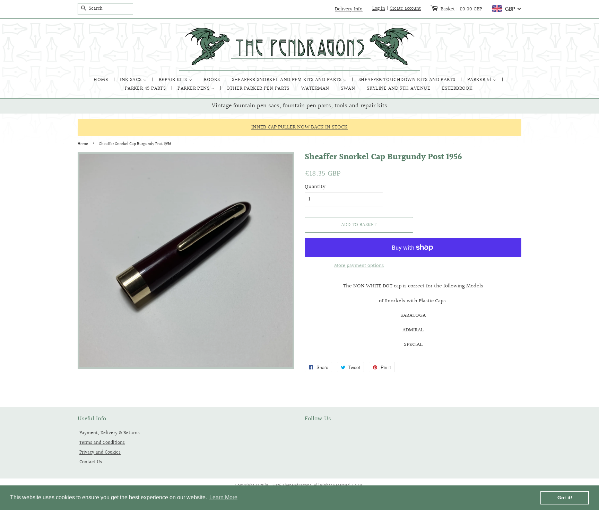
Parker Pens (194, 88)
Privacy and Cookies (100, 452)
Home (102, 80)
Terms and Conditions (102, 443)
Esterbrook (457, 88)
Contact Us (90, 462)
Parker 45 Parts (146, 88)
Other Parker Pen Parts (258, 88)
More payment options (359, 266)
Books (213, 80)
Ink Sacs (131, 80)
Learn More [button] (223, 497)
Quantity (315, 186)
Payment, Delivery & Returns (109, 433)
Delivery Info (349, 9)
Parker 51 (480, 80)
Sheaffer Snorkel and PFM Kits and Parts (287, 80)
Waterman (316, 88)
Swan (348, 88)
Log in (378, 8)
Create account (405, 8)
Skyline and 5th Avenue (399, 88)
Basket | (461, 9)
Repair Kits (174, 80)
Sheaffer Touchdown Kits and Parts (407, 80)
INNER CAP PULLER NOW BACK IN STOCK (299, 127)
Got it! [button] (564, 497)
